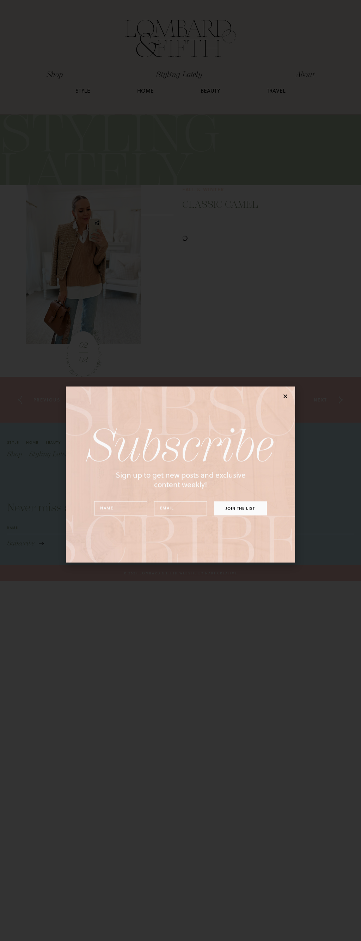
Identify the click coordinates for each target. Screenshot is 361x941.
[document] (180, 470)
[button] (285, 392)
